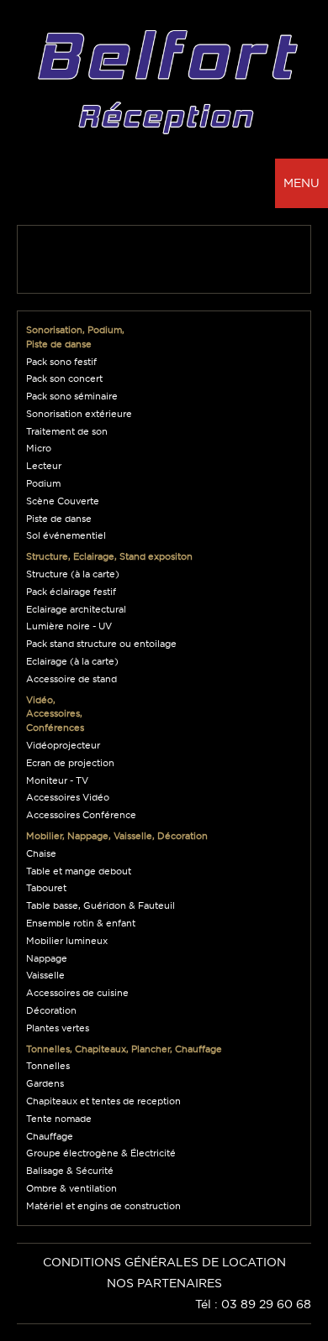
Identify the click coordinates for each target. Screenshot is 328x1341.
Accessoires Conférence (81, 815)
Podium (43, 483)
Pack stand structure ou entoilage (101, 644)
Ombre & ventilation (71, 1188)
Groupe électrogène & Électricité (101, 1153)
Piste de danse (59, 518)
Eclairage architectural (76, 609)
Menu (301, 182)
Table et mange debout (78, 871)
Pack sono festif (61, 362)
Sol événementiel (66, 535)
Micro (38, 448)
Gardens (45, 1083)
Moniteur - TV (57, 780)
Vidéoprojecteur (63, 745)
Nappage (46, 958)
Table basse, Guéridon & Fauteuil (100, 905)
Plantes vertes (57, 1028)
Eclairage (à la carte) (72, 661)
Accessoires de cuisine (77, 993)
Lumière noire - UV (69, 626)
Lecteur (43, 466)
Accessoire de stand (71, 679)
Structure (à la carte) (72, 574)
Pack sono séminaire (72, 396)
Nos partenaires (164, 1283)
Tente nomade (59, 1118)
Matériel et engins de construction (103, 1206)
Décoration (51, 1010)
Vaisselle (45, 975)
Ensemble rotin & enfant (80, 923)
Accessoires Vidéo (67, 797)
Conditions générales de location (164, 1262)
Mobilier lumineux (67, 941)
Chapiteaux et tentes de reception (103, 1101)
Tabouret (46, 888)
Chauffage (49, 1136)
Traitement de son (67, 431)
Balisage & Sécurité (70, 1171)
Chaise (41, 853)
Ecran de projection (70, 763)
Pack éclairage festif (71, 591)
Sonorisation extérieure (79, 414)
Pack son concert (64, 378)
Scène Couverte (62, 501)
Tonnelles (48, 1066)
